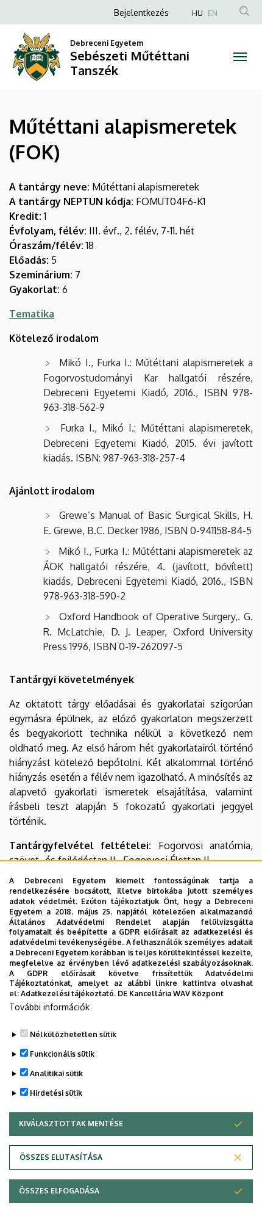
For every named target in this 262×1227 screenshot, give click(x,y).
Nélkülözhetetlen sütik (73, 1034)
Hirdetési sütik (56, 1093)
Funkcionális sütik (62, 1054)
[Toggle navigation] (240, 56)
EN (213, 13)
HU (197, 13)
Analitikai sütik (56, 1073)
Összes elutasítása (60, 1157)
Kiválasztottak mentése (71, 1123)
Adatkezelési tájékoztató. (68, 993)
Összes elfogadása (59, 1190)
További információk (49, 1007)
